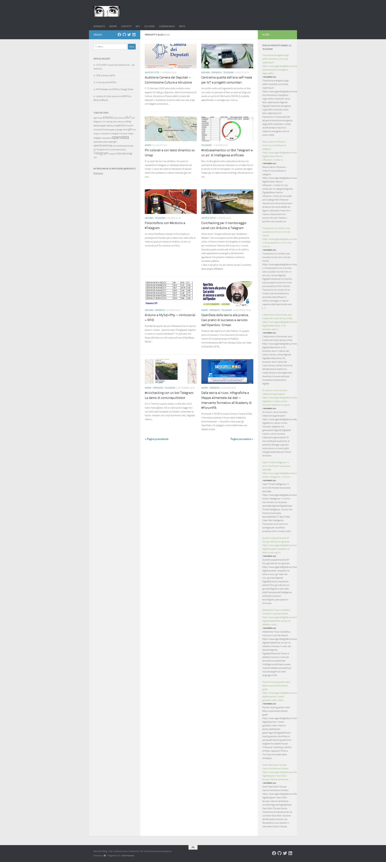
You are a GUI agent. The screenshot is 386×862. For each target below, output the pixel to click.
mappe (97, 137)
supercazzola (120, 149)
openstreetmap (102, 145)
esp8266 (120, 125)
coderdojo (120, 122)
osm (115, 145)
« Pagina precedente (156, 439)
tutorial (120, 153)
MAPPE (113, 26)
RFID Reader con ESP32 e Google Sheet (114, 89)
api (101, 118)
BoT (128, 117)
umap (128, 153)
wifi (95, 157)
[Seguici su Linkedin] (134, 34)
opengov (113, 141)
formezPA (129, 126)
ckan (115, 121)
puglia (101, 149)
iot (121, 133)
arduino (107, 117)
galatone (113, 130)
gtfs (130, 129)
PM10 (182, 26)
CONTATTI (126, 26)
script (106, 149)
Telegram (228, 72)
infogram (96, 134)
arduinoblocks (119, 118)
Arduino (205, 72)
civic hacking (107, 121)
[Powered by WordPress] (105, 856)
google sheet (122, 129)
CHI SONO (149, 26)
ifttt (134, 130)
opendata (120, 137)
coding (128, 121)
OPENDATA (99, 26)
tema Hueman (128, 855)
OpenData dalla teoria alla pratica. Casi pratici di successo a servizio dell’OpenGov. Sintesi (225, 320)
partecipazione (123, 145)
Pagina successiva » (242, 439)
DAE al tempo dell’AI (105, 75)
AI (98, 118)
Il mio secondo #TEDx (106, 82)
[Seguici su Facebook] (119, 34)
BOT (138, 26)
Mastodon (98, 173)
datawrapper (99, 125)
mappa (130, 133)
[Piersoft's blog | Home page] (106, 11)
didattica (110, 125)
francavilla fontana (101, 129)
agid (95, 118)
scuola (112, 149)
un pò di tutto (152, 72)
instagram (115, 133)
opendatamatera (100, 142)
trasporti (112, 154)
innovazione (105, 133)
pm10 (95, 149)
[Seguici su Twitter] (129, 34)
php (131, 145)
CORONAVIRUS (167, 26)
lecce (125, 133)
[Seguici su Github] (124, 34)
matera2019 (106, 138)
